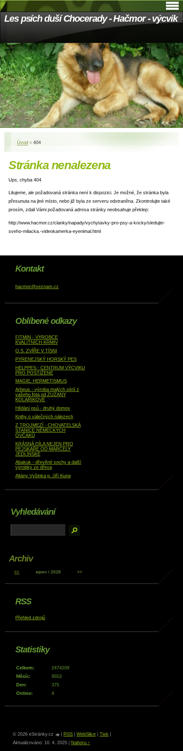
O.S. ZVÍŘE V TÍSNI (36, 350)
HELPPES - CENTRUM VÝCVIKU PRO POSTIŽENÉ (50, 370)
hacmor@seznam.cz (37, 286)
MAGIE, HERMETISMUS (41, 380)
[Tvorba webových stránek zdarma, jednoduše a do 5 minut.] (58, 735)
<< (16, 572)
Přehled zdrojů (30, 617)
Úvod (22, 142)
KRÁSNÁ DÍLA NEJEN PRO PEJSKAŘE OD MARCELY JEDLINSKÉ (44, 448)
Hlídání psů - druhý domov (42, 408)
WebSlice (86, 734)
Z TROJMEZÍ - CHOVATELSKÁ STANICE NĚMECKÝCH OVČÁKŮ (48, 430)
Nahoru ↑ (80, 742)
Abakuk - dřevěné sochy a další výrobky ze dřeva (48, 464)
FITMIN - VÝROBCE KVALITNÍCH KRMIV (36, 339)
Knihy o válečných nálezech (44, 416)
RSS (68, 734)
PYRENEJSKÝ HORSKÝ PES (46, 359)
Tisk (104, 734)
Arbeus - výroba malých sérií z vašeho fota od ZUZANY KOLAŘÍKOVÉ (47, 394)
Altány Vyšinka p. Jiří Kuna (43, 475)
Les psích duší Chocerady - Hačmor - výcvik (90, 18)
